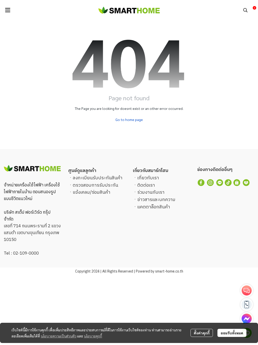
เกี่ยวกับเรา (148, 178)
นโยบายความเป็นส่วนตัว (58, 336)
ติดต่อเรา (146, 185)
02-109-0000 (26, 253)
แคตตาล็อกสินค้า (153, 207)
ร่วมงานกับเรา (151, 192)
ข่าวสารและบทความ (156, 200)
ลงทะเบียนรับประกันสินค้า (97, 178)
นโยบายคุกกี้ (93, 336)
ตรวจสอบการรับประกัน (95, 185)
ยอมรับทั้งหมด (232, 333)
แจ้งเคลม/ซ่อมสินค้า (91, 192)
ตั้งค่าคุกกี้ (202, 333)
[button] (245, 10)
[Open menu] (8, 10)
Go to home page (129, 119)
